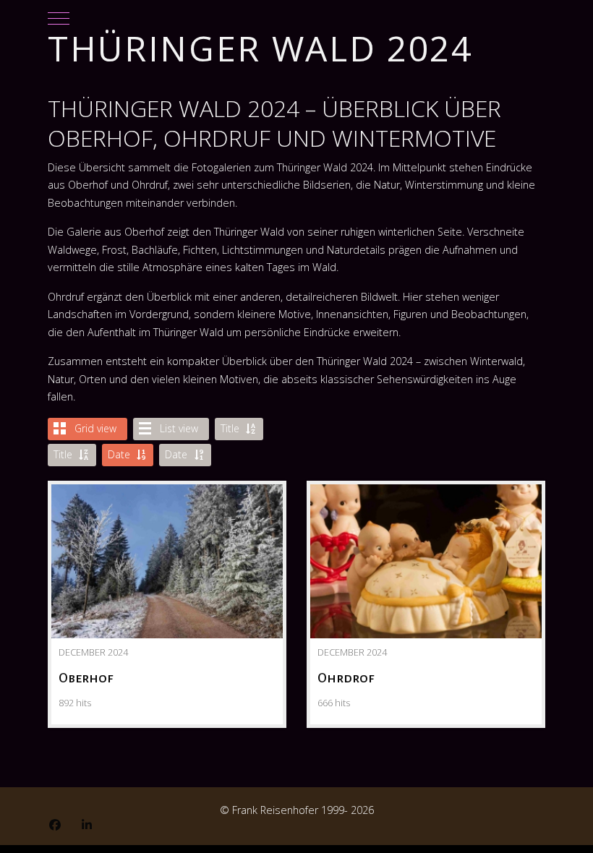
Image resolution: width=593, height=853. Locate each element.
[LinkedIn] (87, 825)
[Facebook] (55, 825)
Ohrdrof (426, 534)
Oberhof (167, 534)
